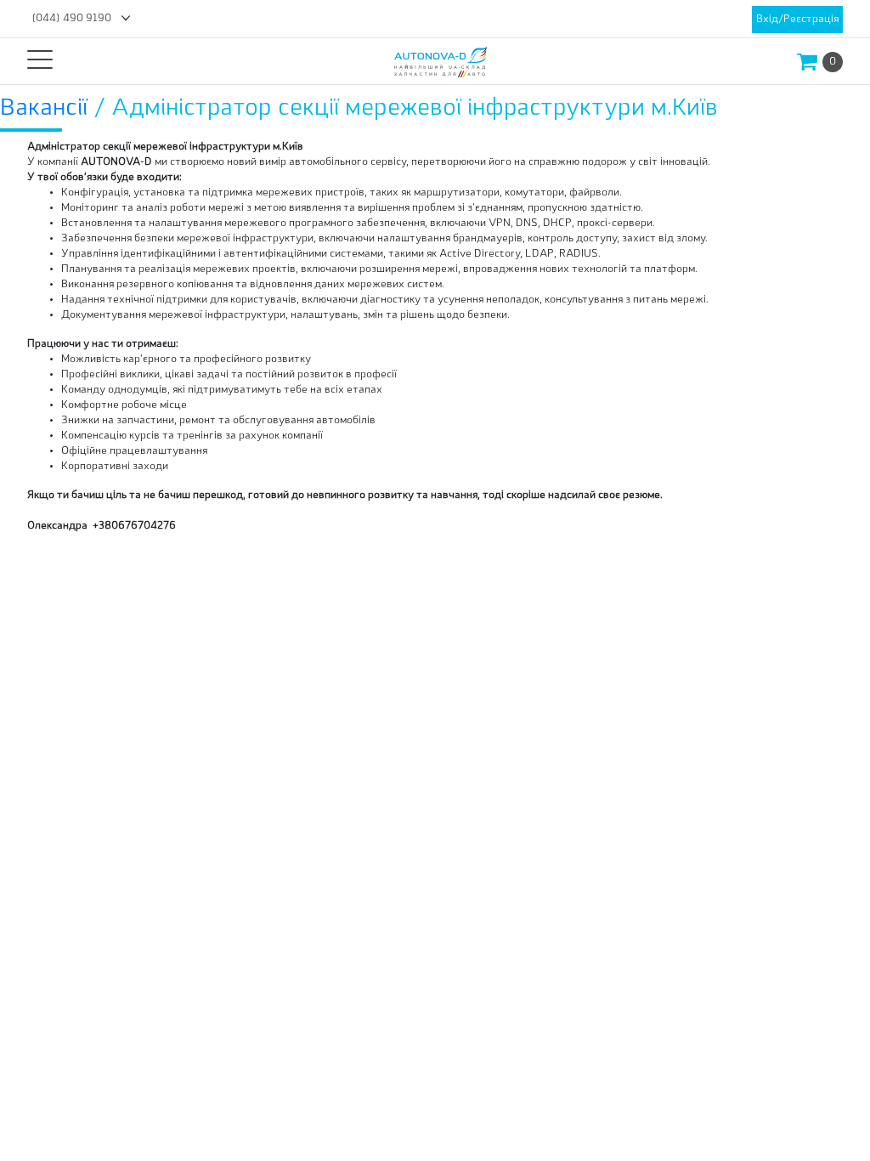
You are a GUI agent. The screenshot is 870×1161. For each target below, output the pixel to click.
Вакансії (46, 109)
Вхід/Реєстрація (797, 19)
